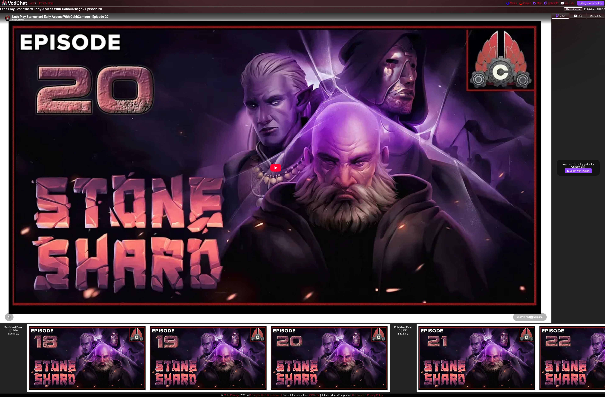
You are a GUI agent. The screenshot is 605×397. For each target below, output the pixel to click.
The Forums (358, 395)
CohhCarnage (232, 395)
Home (32, 3)
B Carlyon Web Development (265, 395)
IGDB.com (314, 395)
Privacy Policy (375, 395)
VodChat (17, 3)
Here (50, 3)
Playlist (41, 3)
